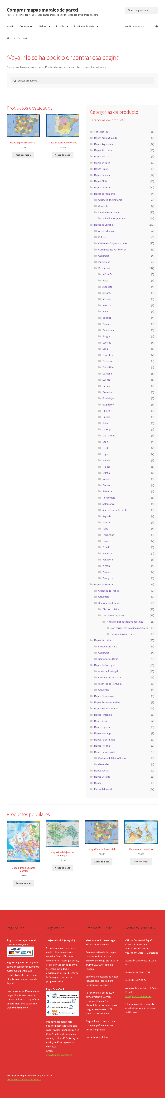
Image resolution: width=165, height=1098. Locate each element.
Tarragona (108, 534)
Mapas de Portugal (104, 665)
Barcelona (108, 330)
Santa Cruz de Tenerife (114, 510)
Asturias (107, 305)
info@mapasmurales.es (59, 1054)
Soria (105, 528)
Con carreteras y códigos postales (129, 627)
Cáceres (106, 342)
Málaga (106, 466)
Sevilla (106, 522)
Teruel (106, 541)
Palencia (107, 491)
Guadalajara (109, 398)
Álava (105, 280)
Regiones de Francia (109, 603)
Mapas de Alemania (104, 193)
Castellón (107, 361)
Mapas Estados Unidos (106, 708)
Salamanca (108, 503)
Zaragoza (107, 578)
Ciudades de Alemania (110, 199)
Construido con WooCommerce (24, 1079)
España (60, 26)
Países (42, 26)
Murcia (106, 472)
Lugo (105, 454)
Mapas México (101, 721)
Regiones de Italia (108, 658)
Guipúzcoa (108, 404)
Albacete (107, 286)
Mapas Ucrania (102, 776)
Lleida (105, 448)
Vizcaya (106, 565)
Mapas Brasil (101, 168)
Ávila (105, 311)
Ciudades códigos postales (112, 243)
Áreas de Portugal (108, 671)
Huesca (106, 416)
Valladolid (107, 559)
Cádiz (105, 348)
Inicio (12, 38)
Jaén (105, 423)
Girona (106, 386)
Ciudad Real (108, 367)
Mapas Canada (102, 175)
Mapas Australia (103, 150)
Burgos (106, 336)
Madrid (106, 460)
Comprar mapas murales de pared (42, 10)
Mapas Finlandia (103, 714)
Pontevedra (108, 497)
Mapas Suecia (101, 770)
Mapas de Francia (103, 584)
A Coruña (107, 274)
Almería (106, 299)
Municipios (104, 261)
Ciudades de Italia (107, 646)
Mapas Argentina (103, 144)
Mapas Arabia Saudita (105, 137)
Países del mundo (103, 789)
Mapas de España (103, 224)
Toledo (106, 547)
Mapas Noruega (102, 733)
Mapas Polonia (102, 745)
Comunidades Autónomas (112, 249)
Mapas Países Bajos (104, 739)
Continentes (27, 26)
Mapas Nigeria (102, 727)
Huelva (106, 410)
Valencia (107, 553)
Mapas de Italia (102, 640)
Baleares (107, 324)
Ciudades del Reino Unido (112, 758)
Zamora (106, 572)
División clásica (110, 609)
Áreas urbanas (106, 231)
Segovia (106, 516)
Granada (107, 392)
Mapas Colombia (103, 187)
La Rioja (106, 429)
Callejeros (103, 237)
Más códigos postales (114, 218)
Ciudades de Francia (109, 590)
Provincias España (84, 26)
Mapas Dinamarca (104, 696)
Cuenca (106, 379)
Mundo (10, 26)
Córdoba (107, 373)
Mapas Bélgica (102, 162)
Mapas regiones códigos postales (125, 621)
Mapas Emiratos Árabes (107, 702)
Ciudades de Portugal (109, 677)
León (105, 441)
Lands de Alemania (108, 212)
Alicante (107, 292)
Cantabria (107, 355)
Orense (106, 485)
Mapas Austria (102, 156)
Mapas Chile (100, 181)
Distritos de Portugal (110, 683)
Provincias (104, 268)
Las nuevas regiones (113, 615)
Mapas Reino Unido (104, 752)
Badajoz (106, 317)
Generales (103, 206)
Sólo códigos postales (123, 634)
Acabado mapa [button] (23, 154)
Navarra (106, 479)
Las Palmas (108, 435)
